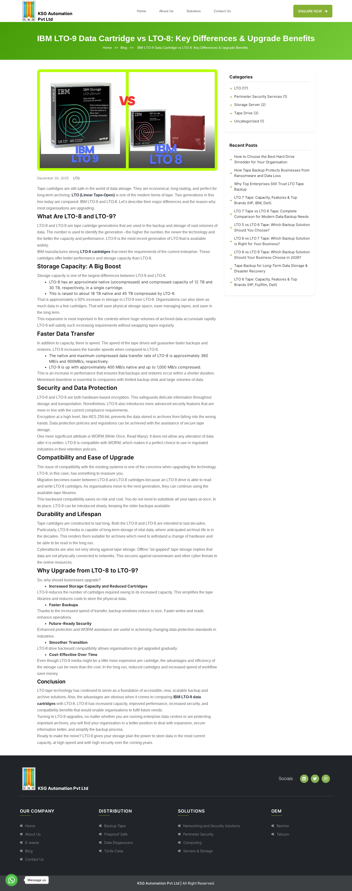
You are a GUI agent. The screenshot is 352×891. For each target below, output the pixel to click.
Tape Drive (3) (246, 113)
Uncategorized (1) (249, 121)
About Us (166, 11)
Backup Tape (115, 826)
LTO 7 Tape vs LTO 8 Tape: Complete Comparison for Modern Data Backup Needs (271, 214)
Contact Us (222, 11)
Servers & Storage (198, 851)
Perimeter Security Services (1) (260, 96)
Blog (123, 48)
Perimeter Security (198, 834)
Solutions (194, 11)
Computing (192, 842)
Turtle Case (113, 851)
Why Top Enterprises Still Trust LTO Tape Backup (269, 187)
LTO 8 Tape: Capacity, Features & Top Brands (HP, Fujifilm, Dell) (265, 282)
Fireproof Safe (116, 834)
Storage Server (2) (250, 105)
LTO (76, 178)
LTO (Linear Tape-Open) (93, 195)
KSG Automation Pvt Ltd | (159, 883)
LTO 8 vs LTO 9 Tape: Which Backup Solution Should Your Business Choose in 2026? (272, 255)
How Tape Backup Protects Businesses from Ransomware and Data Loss (271, 173)
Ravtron (283, 826)
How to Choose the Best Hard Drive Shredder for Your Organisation (264, 159)
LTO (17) (241, 88)
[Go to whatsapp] (11, 880)
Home (141, 11)
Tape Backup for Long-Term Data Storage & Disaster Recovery (271, 269)
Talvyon (283, 834)
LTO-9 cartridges (95, 252)
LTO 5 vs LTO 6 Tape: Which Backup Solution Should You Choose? (272, 228)
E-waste (32, 842)
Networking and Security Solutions (211, 826)
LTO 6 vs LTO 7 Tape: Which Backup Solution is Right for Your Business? (272, 241)
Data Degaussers (118, 842)
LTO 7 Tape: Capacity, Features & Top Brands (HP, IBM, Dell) (265, 200)
